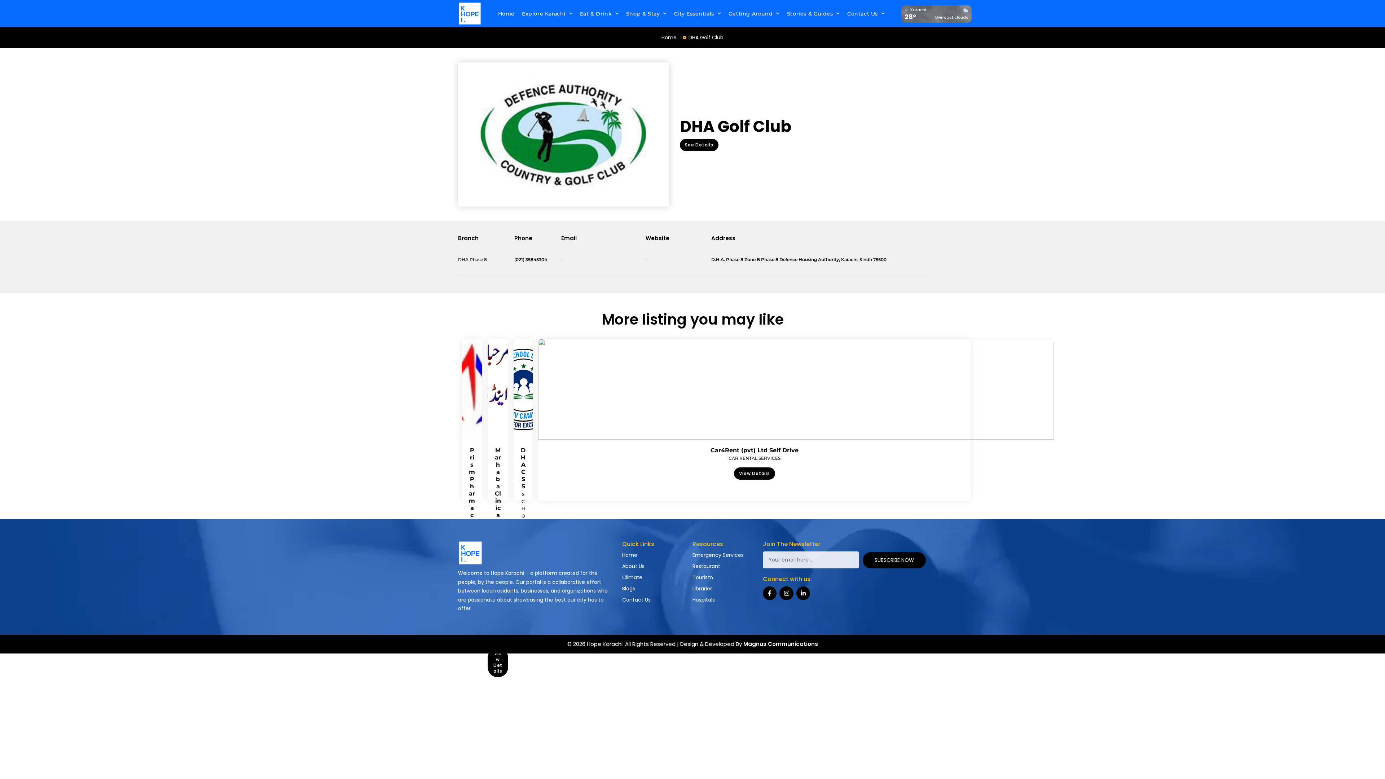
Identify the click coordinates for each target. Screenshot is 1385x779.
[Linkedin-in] (803, 593)
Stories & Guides (810, 13)
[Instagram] (786, 593)
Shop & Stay (643, 13)
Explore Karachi (544, 13)
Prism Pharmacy (472, 486)
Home (506, 13)
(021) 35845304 (530, 259)
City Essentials (694, 13)
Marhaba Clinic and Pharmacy (498, 515)
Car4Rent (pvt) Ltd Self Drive (755, 450)
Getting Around (751, 13)
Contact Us (862, 13)
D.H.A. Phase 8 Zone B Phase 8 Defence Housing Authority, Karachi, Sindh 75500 (799, 259)
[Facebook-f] (770, 593)
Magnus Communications (780, 644)
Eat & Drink (596, 13)
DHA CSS (523, 468)
